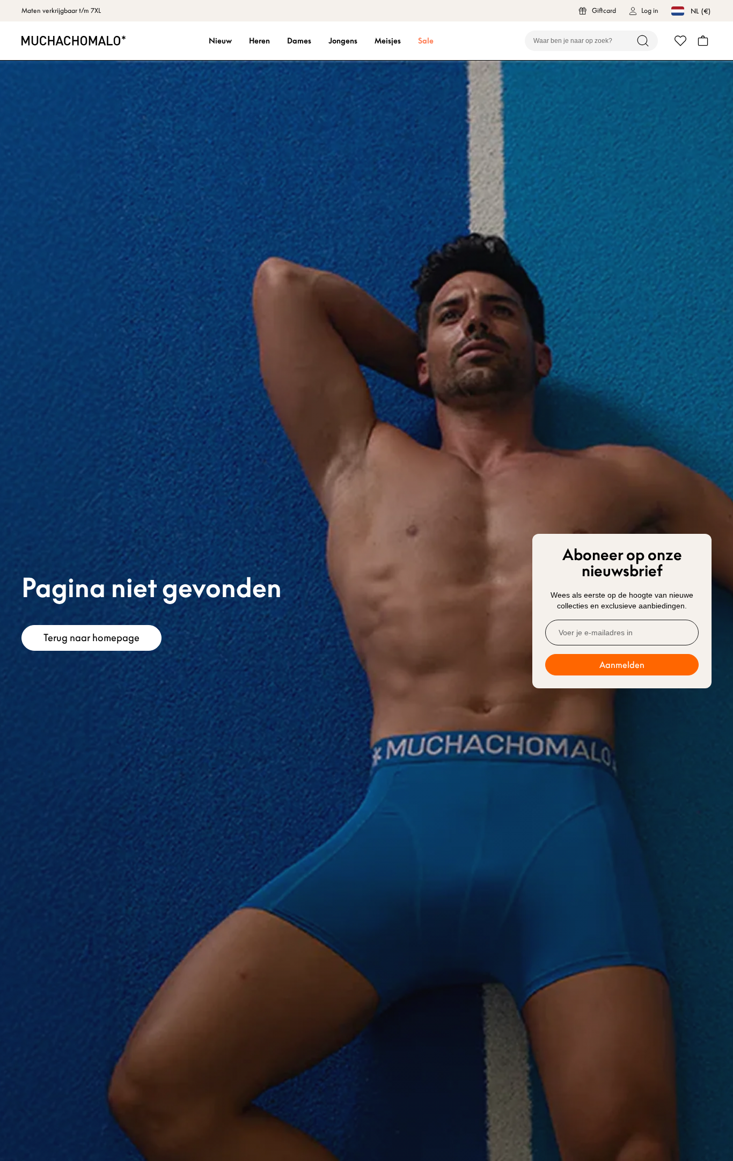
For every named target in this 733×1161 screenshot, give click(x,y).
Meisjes (388, 41)
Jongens (342, 41)
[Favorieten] (680, 41)
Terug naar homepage (91, 637)
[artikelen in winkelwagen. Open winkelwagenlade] (703, 41)
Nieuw (220, 41)
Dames (299, 41)
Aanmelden (621, 664)
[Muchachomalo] (73, 40)
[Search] (642, 40)
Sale (426, 41)
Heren (259, 41)
